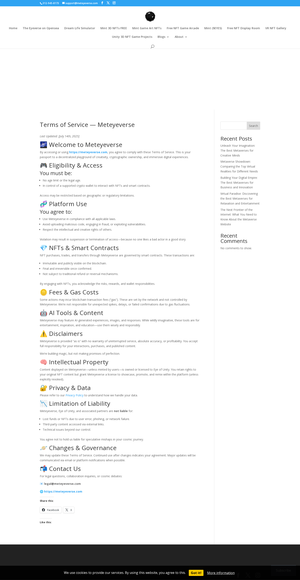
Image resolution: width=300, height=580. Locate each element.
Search (253, 126)
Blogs (161, 37)
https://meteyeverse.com (88, 152)
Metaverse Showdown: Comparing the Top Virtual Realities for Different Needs (239, 166)
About (179, 37)
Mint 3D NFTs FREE (113, 28)
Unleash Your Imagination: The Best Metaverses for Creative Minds (237, 150)
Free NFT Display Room (243, 28)
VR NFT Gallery (275, 28)
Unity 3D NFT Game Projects (132, 37)
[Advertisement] (150, 79)
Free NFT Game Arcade (183, 28)
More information (221, 573)
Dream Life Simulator (79, 28)
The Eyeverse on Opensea (41, 28)
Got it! (196, 573)
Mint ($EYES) (213, 28)
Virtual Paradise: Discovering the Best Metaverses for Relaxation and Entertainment (240, 198)
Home (13, 28)
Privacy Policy (74, 395)
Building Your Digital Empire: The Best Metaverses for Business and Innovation (239, 182)
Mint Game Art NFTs (146, 28)
